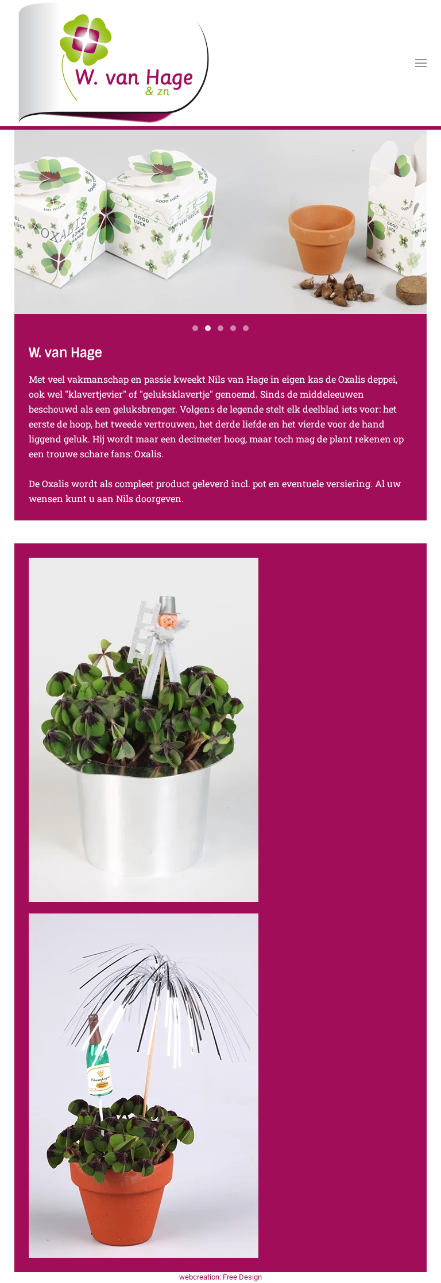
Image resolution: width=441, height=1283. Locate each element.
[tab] (195, 328)
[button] (421, 63)
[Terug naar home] (112, 63)
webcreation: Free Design (220, 1277)
